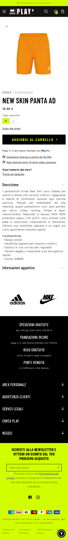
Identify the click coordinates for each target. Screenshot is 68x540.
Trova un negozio (13, 174)
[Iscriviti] (58, 467)
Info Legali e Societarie (24, 531)
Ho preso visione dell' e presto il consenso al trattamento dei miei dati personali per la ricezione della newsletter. (33, 480)
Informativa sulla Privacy (44, 531)
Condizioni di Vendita (8, 531)
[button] (4, 11)
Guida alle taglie (11, 128)
